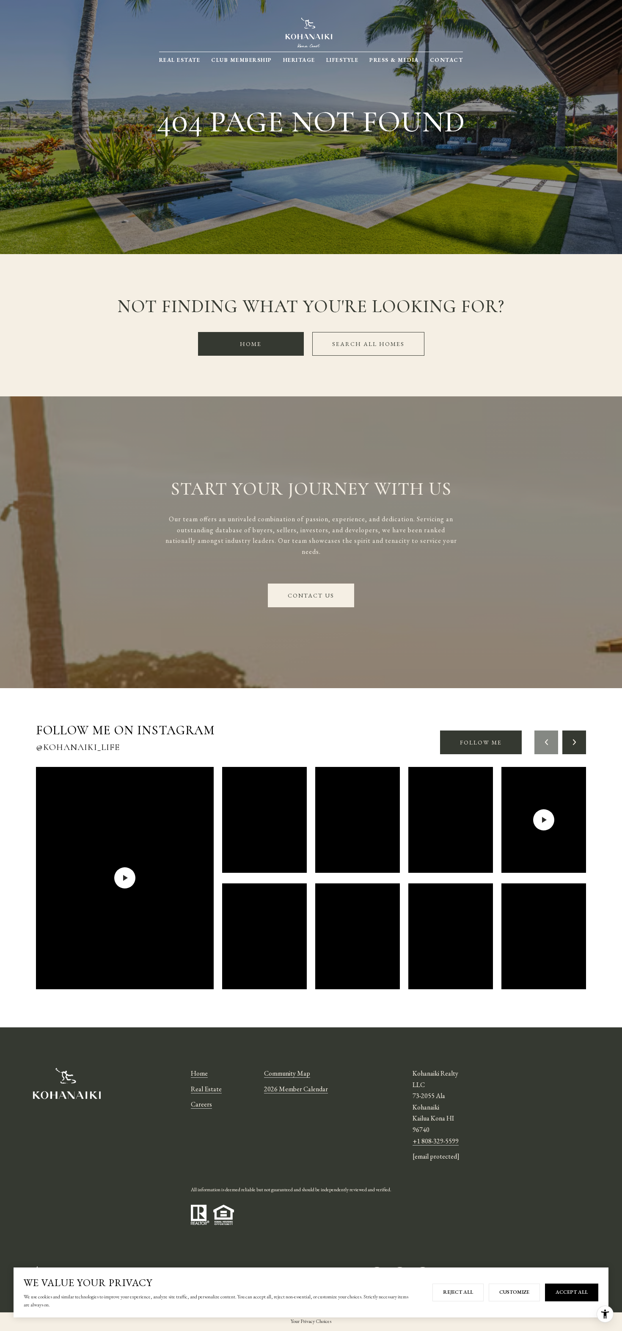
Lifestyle (342, 60)
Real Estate (180, 60)
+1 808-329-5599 (436, 1141)
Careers (201, 1104)
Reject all (458, 1292)
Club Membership (241, 60)
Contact (446, 60)
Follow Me (481, 742)
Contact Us (311, 595)
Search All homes (368, 344)
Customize (514, 1292)
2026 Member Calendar (296, 1089)
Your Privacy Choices (311, 1321)
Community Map (287, 1073)
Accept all (572, 1292)
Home (250, 344)
